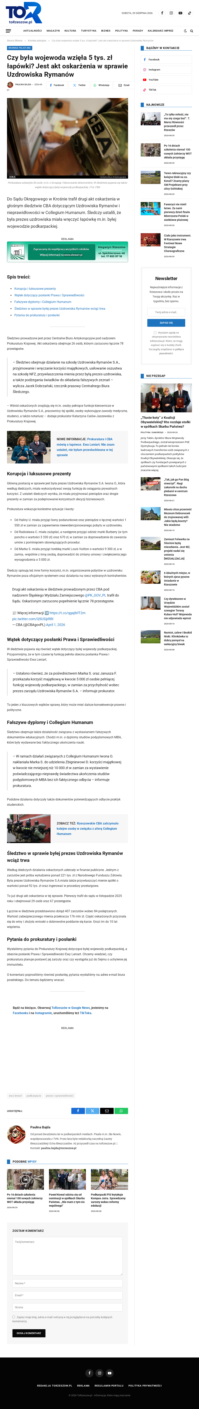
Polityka (121, 30)
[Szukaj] (191, 31)
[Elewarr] (67, 261)
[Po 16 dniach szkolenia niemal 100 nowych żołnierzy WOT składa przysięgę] (25, 1179)
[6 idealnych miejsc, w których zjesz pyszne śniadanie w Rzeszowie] (151, 577)
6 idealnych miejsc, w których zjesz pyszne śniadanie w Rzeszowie (177, 578)
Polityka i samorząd (152, 432)
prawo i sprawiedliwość (60, 1095)
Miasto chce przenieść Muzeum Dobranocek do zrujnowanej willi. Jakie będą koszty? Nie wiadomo (178, 517)
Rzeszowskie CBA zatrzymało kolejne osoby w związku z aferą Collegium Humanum (88, 829)
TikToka (85, 1013)
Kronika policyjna (20, 48)
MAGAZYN (53, 30)
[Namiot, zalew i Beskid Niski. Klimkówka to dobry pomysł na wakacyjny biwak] (151, 636)
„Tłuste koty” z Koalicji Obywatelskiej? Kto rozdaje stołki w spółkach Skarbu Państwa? (165, 422)
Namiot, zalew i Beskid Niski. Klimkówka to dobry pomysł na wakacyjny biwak (178, 638)
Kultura (70, 30)
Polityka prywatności (145, 1385)
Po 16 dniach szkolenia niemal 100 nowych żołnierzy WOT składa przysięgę (25, 1198)
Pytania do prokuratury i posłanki (37, 315)
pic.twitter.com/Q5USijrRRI (32, 619)
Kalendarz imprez (161, 30)
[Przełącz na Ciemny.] (185, 30)
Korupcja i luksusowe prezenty (35, 289)
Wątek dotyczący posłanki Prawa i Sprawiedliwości (49, 295)
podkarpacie (34, 1095)
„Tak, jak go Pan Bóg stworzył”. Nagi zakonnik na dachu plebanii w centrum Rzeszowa (176, 487)
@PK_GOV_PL (95, 595)
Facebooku (20, 1013)
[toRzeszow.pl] (24, 13)
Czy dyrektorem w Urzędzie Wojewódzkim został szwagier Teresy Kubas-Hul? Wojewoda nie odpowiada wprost (178, 608)
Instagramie (43, 1013)
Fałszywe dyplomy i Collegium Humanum (42, 302)
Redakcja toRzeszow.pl (54, 1385)
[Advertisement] (67, 1058)
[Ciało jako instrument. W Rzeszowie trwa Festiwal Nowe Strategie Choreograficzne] (151, 239)
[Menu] (8, 31)
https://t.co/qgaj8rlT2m (68, 613)
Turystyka (89, 30)
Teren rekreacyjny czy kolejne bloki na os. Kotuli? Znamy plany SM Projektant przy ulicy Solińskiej (177, 181)
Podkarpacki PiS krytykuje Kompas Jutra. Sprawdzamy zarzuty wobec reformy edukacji (108, 1200)
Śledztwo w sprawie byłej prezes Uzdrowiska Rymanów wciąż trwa (59, 308)
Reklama (83, 1385)
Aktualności (32, 30)
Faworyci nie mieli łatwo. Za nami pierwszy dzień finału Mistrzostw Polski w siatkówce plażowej (177, 212)
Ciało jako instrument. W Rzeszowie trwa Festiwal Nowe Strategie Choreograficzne (177, 243)
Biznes (106, 30)
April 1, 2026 (55, 625)
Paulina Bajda (23, 84)
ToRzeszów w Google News (70, 1008)
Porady (138, 30)
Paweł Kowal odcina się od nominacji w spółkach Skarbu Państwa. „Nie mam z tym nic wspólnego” (67, 1200)
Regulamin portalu (109, 1385)
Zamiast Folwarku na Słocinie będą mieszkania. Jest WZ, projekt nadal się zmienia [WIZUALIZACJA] (177, 549)
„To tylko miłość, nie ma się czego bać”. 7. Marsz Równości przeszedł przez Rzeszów (177, 122)
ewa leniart (15, 1095)
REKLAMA (67, 239)
